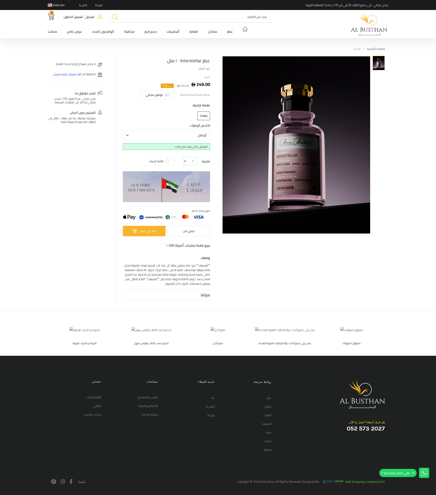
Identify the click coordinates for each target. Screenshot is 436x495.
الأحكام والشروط (148, 406)
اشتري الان (189, 231)
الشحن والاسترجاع (148, 397)
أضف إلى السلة (148, 231)
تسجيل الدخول (73, 16)
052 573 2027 (366, 428)
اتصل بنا (83, 5)
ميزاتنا (205, 294)
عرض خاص (74, 31)
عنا (213, 398)
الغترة (193, 31)
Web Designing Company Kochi (365, 481)
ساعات (267, 441)
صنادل (212, 31)
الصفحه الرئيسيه (376, 48)
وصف (205, 257)
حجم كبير (150, 31)
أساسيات (173, 31)
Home (245, 30)
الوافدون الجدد (103, 31)
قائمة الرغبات (156, 161)
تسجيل (89, 16)
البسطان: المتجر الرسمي (65, 74)
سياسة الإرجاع (150, 414)
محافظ (129, 31)
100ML (203, 115)
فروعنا (99, 5)
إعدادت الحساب (92, 414)
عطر (230, 31)
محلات (52, 31)
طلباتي (97, 406)
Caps (268, 432)
